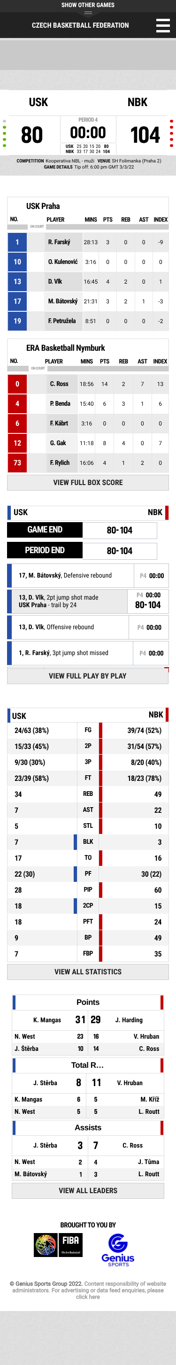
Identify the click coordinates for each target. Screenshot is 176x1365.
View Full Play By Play (87, 675)
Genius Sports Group (117, 1250)
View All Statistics (88, 971)
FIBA (58, 1250)
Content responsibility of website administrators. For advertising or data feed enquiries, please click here (89, 1290)
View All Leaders (88, 1190)
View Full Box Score (88, 482)
